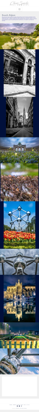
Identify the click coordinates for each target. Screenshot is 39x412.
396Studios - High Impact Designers (21, 408)
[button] (19, 9)
